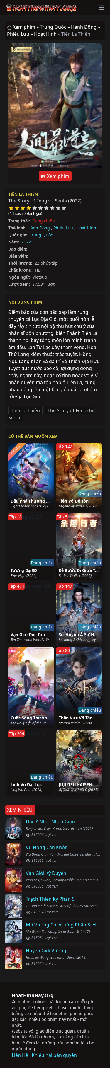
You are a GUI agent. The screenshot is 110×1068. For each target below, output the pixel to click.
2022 (26, 242)
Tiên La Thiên (23, 194)
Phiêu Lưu (63, 228)
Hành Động (39, 228)
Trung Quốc (41, 235)
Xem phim (57, 176)
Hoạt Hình (86, 228)
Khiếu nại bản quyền (54, 1055)
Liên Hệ (20, 1055)
